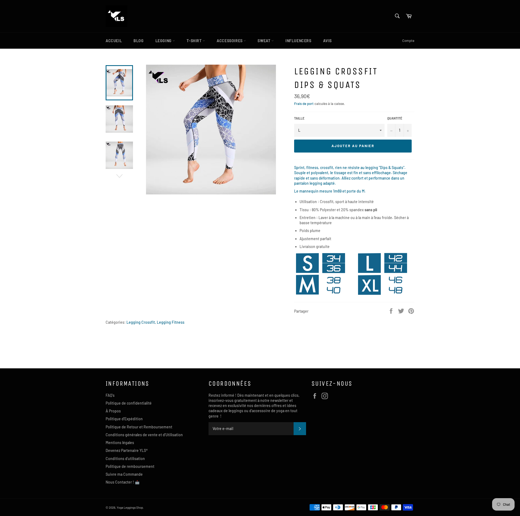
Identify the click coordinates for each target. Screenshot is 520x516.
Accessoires (230, 40)
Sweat (264, 40)
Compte (408, 40)
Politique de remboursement (130, 466)
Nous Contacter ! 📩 (122, 482)
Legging (164, 40)
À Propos (113, 411)
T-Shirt (195, 40)
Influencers (298, 40)
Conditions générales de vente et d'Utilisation (144, 434)
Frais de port (304, 103)
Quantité (394, 118)
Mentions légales (120, 442)
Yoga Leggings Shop (130, 507)
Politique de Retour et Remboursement (139, 427)
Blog (139, 40)
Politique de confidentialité (129, 403)
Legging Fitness (170, 322)
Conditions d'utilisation (125, 458)
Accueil (114, 40)
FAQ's (110, 395)
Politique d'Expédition (124, 418)
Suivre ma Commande (124, 474)
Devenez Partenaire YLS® (127, 450)
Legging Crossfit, (141, 322)
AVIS (327, 40)
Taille (299, 118)
